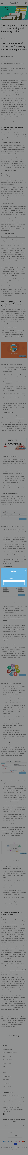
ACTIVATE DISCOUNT (14, 583)
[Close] (25, 570)
